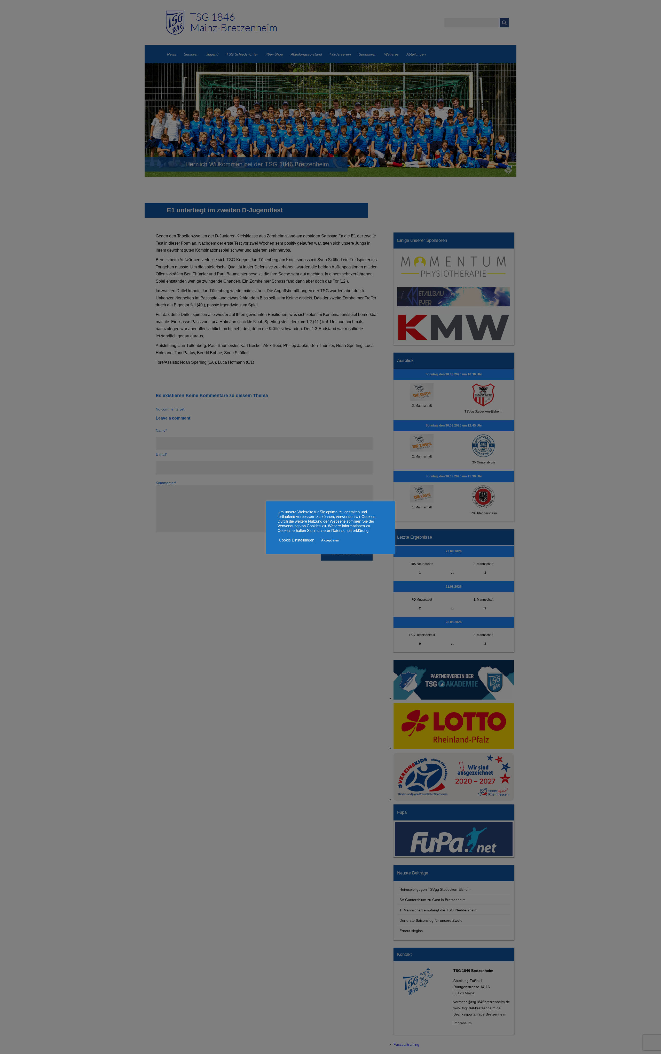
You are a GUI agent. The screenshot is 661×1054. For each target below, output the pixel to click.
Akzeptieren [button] (330, 540)
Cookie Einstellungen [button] (296, 540)
